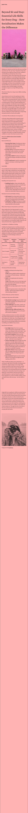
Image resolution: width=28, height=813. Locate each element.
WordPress (10, 447)
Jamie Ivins (4, 4)
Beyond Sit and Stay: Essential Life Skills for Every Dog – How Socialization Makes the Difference (13, 19)
